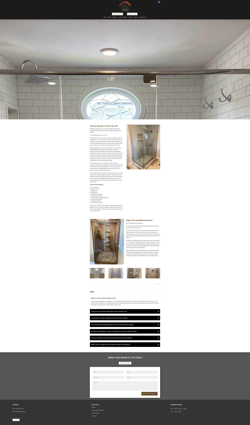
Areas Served (142, 17)
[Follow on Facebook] (159, 2)
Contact (135, 17)
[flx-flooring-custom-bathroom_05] (134, 278)
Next (158, 283)
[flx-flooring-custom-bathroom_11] (97, 278)
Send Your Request (149, 393)
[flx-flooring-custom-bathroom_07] (152, 278)
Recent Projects (123, 17)
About (109, 17)
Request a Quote (132, 14)
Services (114, 17)
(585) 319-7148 (19, 408)
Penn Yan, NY (112, 126)
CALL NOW (16, 420)
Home (104, 17)
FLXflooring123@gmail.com (19, 411)
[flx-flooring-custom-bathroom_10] (115, 278)
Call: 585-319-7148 (117, 14)
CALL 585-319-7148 (125, 363)
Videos (130, 17)
